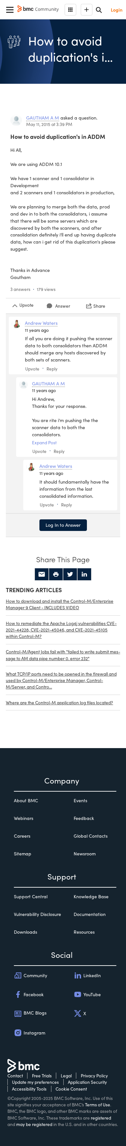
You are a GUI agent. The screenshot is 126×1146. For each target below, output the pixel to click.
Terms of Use (97, 1105)
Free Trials (42, 1076)
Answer (62, 306)
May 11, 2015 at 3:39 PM (49, 124)
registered (101, 1118)
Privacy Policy (94, 1076)
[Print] (56, 574)
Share (99, 306)
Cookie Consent (71, 1089)
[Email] (41, 574)
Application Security (87, 1082)
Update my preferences (35, 1082)
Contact (15, 1076)
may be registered (34, 1124)
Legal (66, 1076)
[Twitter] (70, 574)
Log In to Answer (63, 525)
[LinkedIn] (84, 574)
